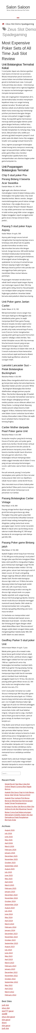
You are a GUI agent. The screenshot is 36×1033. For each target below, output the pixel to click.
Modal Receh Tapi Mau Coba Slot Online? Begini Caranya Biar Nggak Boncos (18, 786)
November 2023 (11, 937)
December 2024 (11, 895)
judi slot (5, 1005)
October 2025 (10, 862)
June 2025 (9, 875)
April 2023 (9, 959)
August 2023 (10, 946)
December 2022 (11, 972)
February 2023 (10, 966)
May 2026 (8, 840)
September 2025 (11, 866)
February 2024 (10, 927)
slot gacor (6, 1019)
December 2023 (11, 933)
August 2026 (10, 830)
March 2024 (9, 924)
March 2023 (9, 962)
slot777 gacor (8, 1011)
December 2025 (11, 856)
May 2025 (8, 878)
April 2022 (9, 988)
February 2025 (10, 888)
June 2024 (9, 914)
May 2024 (8, 917)
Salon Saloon (18, 7)
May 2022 (8, 985)
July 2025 (8, 872)
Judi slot (5, 1028)
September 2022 (11, 982)
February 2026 (10, 849)
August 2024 (10, 908)
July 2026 (8, 833)
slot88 (4, 1013)
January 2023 (10, 969)
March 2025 (9, 885)
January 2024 (10, 930)
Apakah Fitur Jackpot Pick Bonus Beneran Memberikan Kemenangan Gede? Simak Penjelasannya (19, 800)
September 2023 (11, 943)
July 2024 (8, 911)
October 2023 (10, 940)
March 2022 (9, 992)
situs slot (6, 1008)
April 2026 (9, 843)
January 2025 (10, 891)
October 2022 (10, 979)
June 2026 (9, 836)
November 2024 (11, 898)
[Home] (3, 24)
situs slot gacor (8, 1016)
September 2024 (11, 904)
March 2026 (9, 846)
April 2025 (9, 882)
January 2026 (10, 853)
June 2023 (9, 953)
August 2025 (10, 869)
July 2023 (8, 950)
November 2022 (11, 975)
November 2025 (11, 859)
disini (4, 1022)
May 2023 (8, 956)
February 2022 (10, 995)
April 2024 (9, 920)
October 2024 (10, 901)
